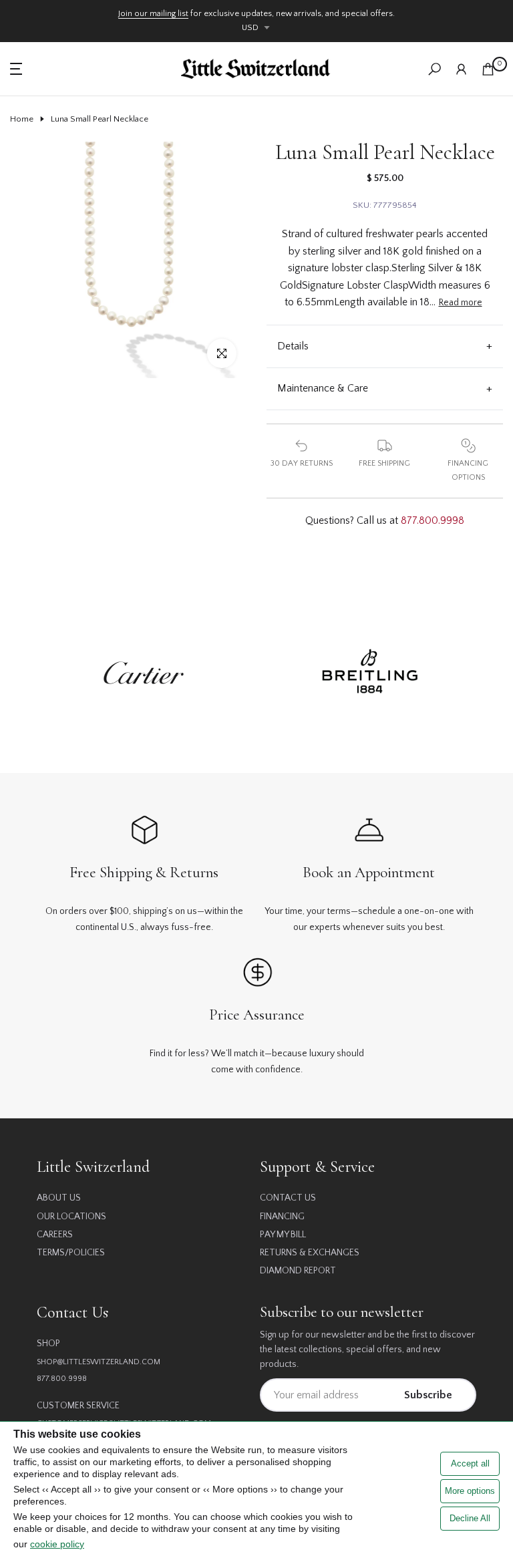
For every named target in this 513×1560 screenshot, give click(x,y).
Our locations (71, 1216)
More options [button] (470, 1491)
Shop (48, 1343)
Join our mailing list (153, 13)
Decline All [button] (470, 1518)
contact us (288, 1198)
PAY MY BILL (283, 1234)
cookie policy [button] (57, 1544)
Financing (282, 1216)
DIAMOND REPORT (298, 1270)
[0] (488, 69)
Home (21, 119)
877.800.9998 (432, 520)
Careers (55, 1234)
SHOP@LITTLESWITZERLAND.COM (98, 1362)
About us (59, 1198)
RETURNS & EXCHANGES (309, 1252)
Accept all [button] (470, 1463)
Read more (460, 302)
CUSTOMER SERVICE (78, 1405)
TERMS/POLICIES (71, 1252)
